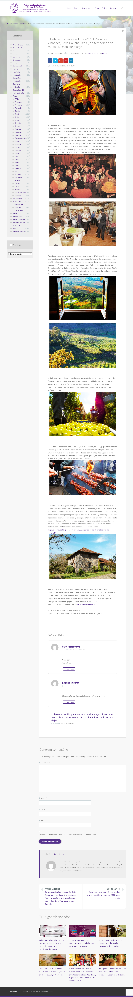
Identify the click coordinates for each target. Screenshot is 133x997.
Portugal (18, 174)
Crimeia (18, 123)
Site (42, 820)
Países (15, 96)
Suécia (17, 183)
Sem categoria (18, 216)
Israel (17, 156)
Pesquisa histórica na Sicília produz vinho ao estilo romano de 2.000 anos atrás (103, 893)
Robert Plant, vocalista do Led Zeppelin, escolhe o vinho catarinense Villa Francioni (111, 943)
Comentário (46, 762)
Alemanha (18, 102)
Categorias (86, 8)
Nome (44, 798)
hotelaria (16, 72)
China (17, 120)
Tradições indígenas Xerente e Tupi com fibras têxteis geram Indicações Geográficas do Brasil (112, 972)
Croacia (17, 126)
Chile (17, 117)
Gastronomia (17, 66)
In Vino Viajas (13, 991)
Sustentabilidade (19, 219)
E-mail (44, 809)
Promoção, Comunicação (18, 202)
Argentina (18, 105)
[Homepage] (30, 8)
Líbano (17, 165)
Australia (18, 108)
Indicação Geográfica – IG (18, 88)
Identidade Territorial (17, 82)
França (15, 63)
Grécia (17, 147)
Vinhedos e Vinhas (19, 231)
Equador (18, 129)
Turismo (16, 228)
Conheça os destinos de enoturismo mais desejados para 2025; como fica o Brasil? (81, 943)
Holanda (18, 150)
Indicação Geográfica (19, 208)
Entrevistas (17, 60)
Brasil (104, 53)
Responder (70, 669)
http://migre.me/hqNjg (86, 604)
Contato (113, 8)
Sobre (76, 8)
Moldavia (18, 168)
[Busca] (120, 6)
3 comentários (93, 53)
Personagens (17, 198)
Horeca (15, 69)
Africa (17, 99)
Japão (17, 162)
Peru (16, 171)
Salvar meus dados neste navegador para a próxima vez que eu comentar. (67, 834)
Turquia (17, 189)
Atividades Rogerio (19, 48)
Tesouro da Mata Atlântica (19, 223)
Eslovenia (18, 132)
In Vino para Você (99, 8)
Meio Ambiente (18, 93)
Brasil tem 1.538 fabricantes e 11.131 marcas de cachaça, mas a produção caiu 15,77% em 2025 (52, 972)
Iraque (17, 153)
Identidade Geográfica (17, 76)
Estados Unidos (20, 138)
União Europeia (20, 192)
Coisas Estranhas (19, 51)
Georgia (18, 144)
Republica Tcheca (18, 178)
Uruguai (18, 195)
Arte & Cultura (18, 45)
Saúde (15, 213)
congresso (16, 54)
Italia (17, 159)
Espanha (18, 135)
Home (68, 8)
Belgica (17, 111)
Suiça (17, 186)
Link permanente (80, 650)
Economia (16, 57)
